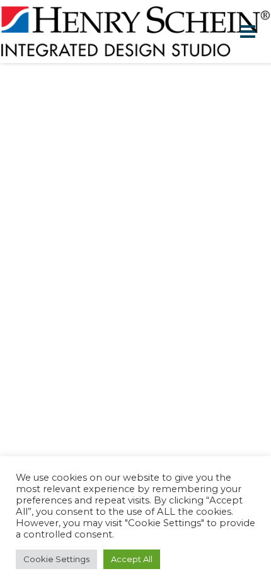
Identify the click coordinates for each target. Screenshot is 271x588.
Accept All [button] (132, 559)
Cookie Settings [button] (56, 559)
